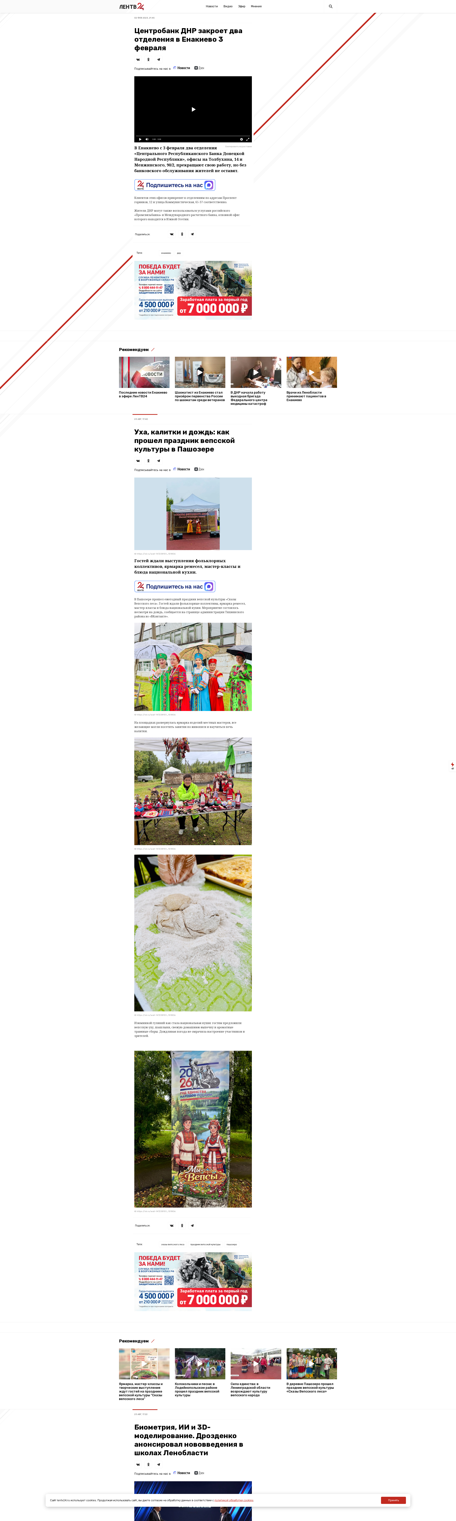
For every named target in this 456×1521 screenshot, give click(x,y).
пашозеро (232, 1244)
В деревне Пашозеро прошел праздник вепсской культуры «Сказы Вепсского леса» (310, 1387)
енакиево (166, 253)
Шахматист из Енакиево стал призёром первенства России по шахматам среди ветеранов (200, 396)
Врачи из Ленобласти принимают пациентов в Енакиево (306, 396)
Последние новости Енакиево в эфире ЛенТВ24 (143, 394)
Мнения (256, 6)
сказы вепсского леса (172, 1244)
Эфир (241, 6)
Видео (228, 6)
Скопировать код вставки (238, 146)
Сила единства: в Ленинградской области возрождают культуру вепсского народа (250, 1389)
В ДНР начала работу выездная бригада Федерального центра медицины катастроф (249, 398)
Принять (393, 1500)
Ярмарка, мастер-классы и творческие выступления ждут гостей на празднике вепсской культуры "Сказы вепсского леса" (141, 1391)
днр (179, 253)
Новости (212, 6)
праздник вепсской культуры (205, 1244)
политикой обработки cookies (233, 1500)
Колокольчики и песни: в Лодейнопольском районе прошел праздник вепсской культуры (197, 1389)
